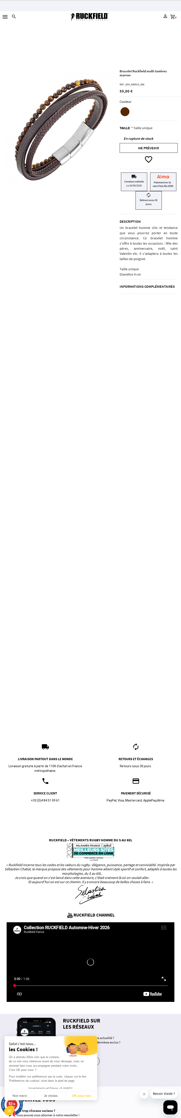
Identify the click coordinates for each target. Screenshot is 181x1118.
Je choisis (51, 1095)
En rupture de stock (138, 138)
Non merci (20, 1095)
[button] (9, 1110)
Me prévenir (148, 148)
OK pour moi (81, 1095)
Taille (125, 128)
